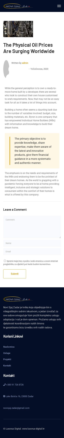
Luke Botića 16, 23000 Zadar (19, 396)
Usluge (6, 353)
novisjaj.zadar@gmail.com (16, 408)
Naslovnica (8, 347)
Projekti (7, 359)
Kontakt (7, 365)
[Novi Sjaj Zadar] (18, 5)
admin (25, 63)
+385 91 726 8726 (15, 384)
